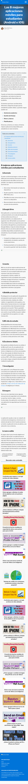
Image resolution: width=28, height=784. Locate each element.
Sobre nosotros (4, 764)
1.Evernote (10, 140)
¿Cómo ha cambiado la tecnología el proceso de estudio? (7, 455)
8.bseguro (10, 156)
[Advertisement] (14, 45)
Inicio (2, 761)
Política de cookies (5, 763)
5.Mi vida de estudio (13, 149)
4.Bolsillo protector (12, 147)
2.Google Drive (11, 142)
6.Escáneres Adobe (13, 151)
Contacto (3, 766)
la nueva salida (11, 158)
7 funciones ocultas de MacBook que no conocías (21, 455)
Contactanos (4, 777)
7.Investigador (11, 153)
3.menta (10, 145)
